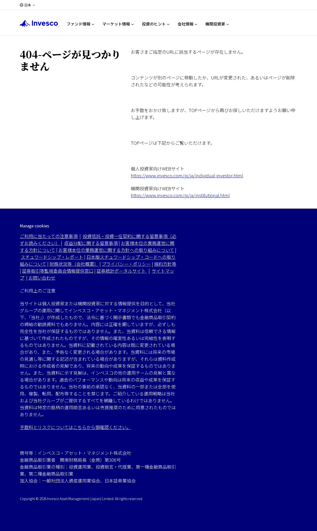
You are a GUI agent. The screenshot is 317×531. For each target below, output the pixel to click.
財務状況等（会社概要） (74, 264)
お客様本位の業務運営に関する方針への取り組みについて (116, 250)
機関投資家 (215, 24)
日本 (27, 4)
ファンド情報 (78, 24)
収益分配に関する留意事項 (91, 243)
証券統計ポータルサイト (122, 270)
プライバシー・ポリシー (126, 264)
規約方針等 (165, 264)
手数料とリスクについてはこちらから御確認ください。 (75, 427)
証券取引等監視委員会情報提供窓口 (57, 270)
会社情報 (185, 24)
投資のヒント (154, 24)
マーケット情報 (116, 24)
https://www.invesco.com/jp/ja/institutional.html (180, 195)
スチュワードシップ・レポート (52, 257)
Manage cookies (34, 225)
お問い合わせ (41, 277)
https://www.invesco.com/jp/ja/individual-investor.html (187, 175)
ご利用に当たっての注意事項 (49, 236)
